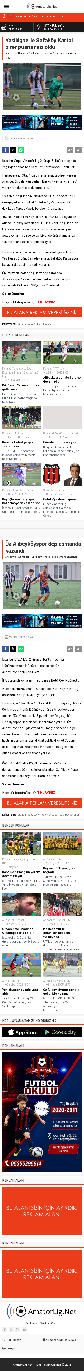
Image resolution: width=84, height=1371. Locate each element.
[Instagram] (17, 1329)
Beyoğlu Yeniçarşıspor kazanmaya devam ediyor (21, 501)
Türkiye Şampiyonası (24, 859)
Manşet (22, 52)
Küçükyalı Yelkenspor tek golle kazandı (20, 387)
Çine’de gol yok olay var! (61, 442)
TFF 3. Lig (59, 368)
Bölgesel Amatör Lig (55, 433)
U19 (27, 920)
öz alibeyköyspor (69, 814)
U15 (18, 980)
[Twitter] (11, 1329)
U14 (58, 859)
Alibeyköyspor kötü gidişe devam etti (62, 379)
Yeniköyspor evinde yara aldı (20, 991)
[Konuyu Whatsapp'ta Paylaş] (21, 150)
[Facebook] (4, 1329)
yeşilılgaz (50, 323)
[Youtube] (24, 1329)
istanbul (21, 323)
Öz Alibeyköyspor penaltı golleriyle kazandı (61, 991)
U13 (4, 863)
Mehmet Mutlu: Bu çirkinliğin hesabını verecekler (57, 932)
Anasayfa (10, 52)
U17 (68, 920)
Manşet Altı (18, 368)
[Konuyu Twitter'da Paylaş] (13, 150)
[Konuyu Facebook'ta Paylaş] (5, 150)
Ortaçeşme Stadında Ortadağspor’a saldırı (18, 931)
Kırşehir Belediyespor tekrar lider (18, 444)
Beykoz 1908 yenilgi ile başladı (59, 870)
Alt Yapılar (23, 556)
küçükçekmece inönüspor (43, 814)
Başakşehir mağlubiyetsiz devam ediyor (21, 874)
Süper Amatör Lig (23, 490)
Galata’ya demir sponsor (61, 499)
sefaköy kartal (36, 323)
